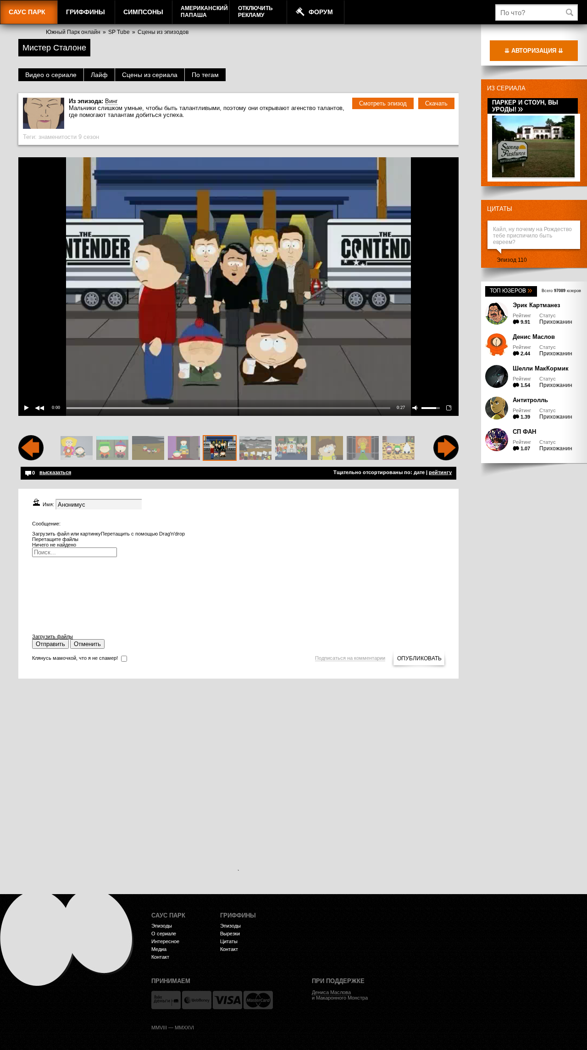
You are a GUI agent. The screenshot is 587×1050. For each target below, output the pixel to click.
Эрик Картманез (536, 305)
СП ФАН (524, 431)
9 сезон (88, 136)
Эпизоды (161, 925)
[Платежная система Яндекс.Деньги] (166, 1000)
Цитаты (499, 208)
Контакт (160, 957)
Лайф (99, 74)
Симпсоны (143, 12)
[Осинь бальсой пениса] (363, 448)
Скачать (436, 103)
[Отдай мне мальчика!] (255, 448)
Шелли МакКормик (541, 368)
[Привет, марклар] (148, 448)
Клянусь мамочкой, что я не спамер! (75, 658)
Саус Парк (27, 12)
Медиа (158, 949)
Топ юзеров (511, 290)
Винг (111, 101)
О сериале (163, 933)
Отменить (87, 644)
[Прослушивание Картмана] (184, 448)
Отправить (50, 644)
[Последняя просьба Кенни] (291, 448)
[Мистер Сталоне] (220, 448)
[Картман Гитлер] (77, 448)
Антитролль (530, 400)
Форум (321, 12)
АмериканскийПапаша (204, 11)
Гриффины (85, 12)
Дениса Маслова (331, 992)
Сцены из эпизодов (163, 32)
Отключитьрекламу (255, 11)
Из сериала (506, 88)
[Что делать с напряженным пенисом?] (327, 448)
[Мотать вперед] (446, 458)
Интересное (165, 941)
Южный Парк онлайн (73, 32)
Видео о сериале (51, 74)
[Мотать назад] (31, 458)
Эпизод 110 (512, 260)
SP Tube (119, 32)
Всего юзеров (561, 290)
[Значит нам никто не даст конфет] (398, 448)
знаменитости (58, 136)
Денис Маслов (534, 336)
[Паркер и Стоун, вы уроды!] (533, 176)
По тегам (205, 74)
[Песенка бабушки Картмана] (112, 448)
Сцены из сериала (149, 74)
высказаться (55, 472)
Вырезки (230, 933)
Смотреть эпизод (383, 103)
